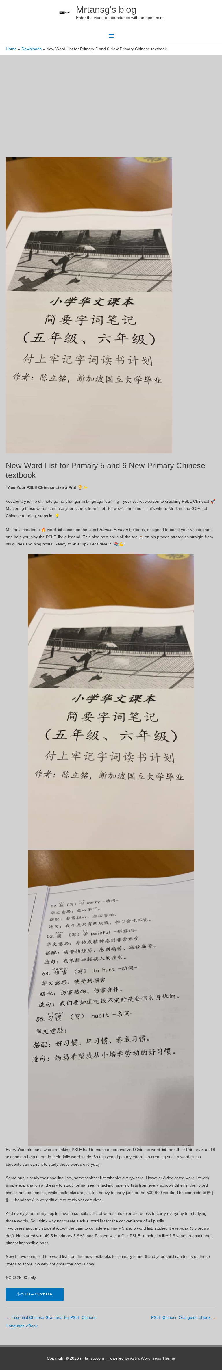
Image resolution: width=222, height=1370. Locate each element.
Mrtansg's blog (106, 9)
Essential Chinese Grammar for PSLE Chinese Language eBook (51, 1319)
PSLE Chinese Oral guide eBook (183, 1317)
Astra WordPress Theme (152, 1358)
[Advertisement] (111, 98)
